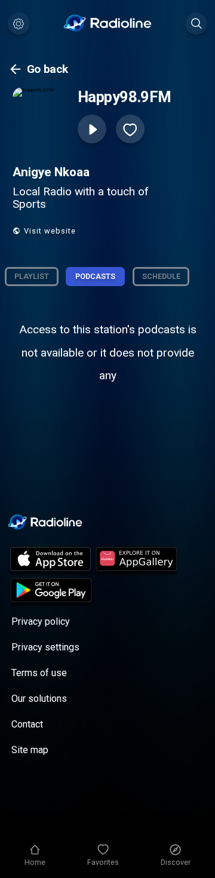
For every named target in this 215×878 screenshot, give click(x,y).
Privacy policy (40, 621)
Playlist (31, 276)
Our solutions (39, 698)
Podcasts (95, 276)
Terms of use (39, 673)
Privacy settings (45, 647)
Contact (27, 724)
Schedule (161, 276)
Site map (29, 750)
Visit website (50, 230)
